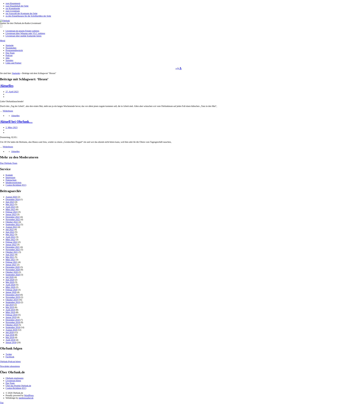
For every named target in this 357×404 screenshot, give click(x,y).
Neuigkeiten (11, 48)
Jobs (7, 58)
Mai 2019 (10, 307)
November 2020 (13, 269)
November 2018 (13, 322)
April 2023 (10, 207)
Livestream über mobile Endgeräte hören (23, 36)
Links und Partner (13, 63)
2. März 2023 (11, 127)
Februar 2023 (11, 212)
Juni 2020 (10, 280)
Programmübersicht (14, 50)
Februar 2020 (11, 290)
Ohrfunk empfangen (14, 378)
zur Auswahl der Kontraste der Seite (21, 13)
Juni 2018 (10, 335)
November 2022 (13, 219)
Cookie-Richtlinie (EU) (16, 185)
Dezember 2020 (13, 267)
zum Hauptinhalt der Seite (17, 6)
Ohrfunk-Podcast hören (10, 361)
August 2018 (11, 330)
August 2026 (11, 197)
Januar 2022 (11, 244)
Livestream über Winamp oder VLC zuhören (25, 33)
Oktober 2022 (12, 222)
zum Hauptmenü (13, 3)
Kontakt (9, 175)
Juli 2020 (10, 277)
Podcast (9, 55)
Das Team (10, 53)
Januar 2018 (11, 342)
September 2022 (13, 224)
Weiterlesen (8, 111)
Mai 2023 (10, 204)
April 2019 (10, 310)
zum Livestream (13, 11)
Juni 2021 (10, 254)
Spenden (9, 60)
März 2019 (10, 312)
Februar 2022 (11, 242)
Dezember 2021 (13, 247)
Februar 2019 (11, 315)
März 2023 (10, 209)
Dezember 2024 (13, 199)
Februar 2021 (11, 262)
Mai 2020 (10, 282)
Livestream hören (13, 380)
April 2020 (10, 285)
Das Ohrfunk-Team (8, 163)
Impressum (10, 177)
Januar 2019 (11, 317)
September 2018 (13, 327)
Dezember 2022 (13, 217)
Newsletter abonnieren (10, 366)
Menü (2, 40)
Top (1, 402)
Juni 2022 (10, 232)
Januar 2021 (11, 264)
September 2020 (13, 275)
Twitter (9, 354)
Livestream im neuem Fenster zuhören (22, 31)
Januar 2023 (11, 214)
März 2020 (10, 287)
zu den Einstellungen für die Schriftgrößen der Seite (28, 16)
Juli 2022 (10, 229)
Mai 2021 (10, 257)
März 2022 (10, 239)
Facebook (10, 357)
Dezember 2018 (13, 320)
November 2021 (13, 249)
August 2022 (11, 227)
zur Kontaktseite (13, 8)
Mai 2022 (10, 234)
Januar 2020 (11, 292)
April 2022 (10, 237)
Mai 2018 (10, 337)
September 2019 (13, 302)
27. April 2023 (12, 91)
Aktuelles (6, 86)
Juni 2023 (10, 202)
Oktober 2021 (12, 252)
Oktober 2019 (12, 300)
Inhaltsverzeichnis (13, 182)
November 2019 (13, 297)
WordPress (29, 395)
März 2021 (10, 259)
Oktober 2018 (12, 325)
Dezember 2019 (13, 295)
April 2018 (10, 340)
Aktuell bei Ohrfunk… (16, 121)
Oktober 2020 (12, 272)
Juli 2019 (10, 305)
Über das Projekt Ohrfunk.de (18, 385)
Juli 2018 (10, 332)
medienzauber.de (26, 398)
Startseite (10, 45)
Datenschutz (11, 180)
